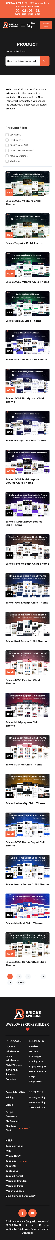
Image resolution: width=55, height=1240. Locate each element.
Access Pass (46, 25)
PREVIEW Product (27, 185)
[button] (28, 134)
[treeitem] (28, 134)
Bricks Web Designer (29, 1229)
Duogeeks (31, 1221)
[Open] (23, 25)
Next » (21, 982)
